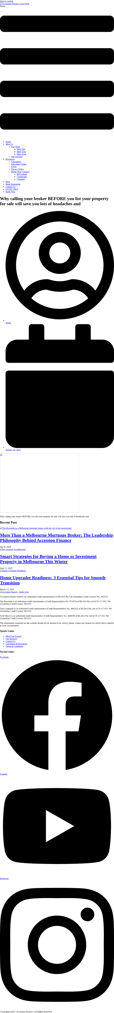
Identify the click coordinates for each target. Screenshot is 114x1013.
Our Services (17, 156)
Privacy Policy (17, 169)
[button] (57, 71)
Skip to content (6, 1)
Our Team (15, 146)
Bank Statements (13, 184)
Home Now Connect (20, 171)
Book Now (10, 191)
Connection (22, 176)
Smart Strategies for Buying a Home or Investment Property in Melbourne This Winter (48, 559)
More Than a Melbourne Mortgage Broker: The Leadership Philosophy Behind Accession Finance (56, 538)
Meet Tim (21, 149)
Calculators (16, 161)
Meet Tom (21, 151)
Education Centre (18, 164)
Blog (8, 181)
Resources (10, 159)
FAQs (13, 166)
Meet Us (9, 144)
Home (8, 141)
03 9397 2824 (12, 189)
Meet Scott (21, 154)
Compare (21, 179)
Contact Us (10, 186)
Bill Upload (22, 174)
